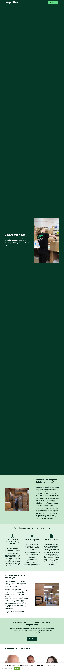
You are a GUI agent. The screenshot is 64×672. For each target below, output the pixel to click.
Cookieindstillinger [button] (7, 668)
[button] (45, 2)
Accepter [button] (17, 668)
